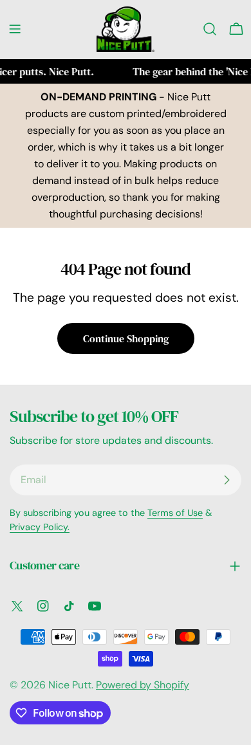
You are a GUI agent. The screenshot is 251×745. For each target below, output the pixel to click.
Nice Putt (69, 685)
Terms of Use (175, 513)
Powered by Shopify (142, 685)
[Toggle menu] (15, 29)
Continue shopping (126, 338)
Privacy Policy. (40, 527)
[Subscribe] (226, 479)
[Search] (210, 29)
